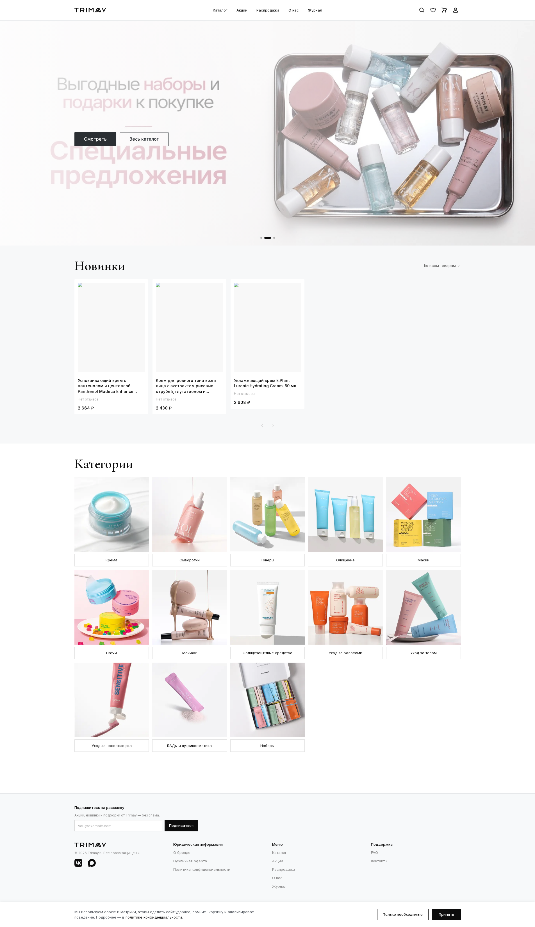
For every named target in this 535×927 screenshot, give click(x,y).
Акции (241, 10)
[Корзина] (444, 10)
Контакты (379, 861)
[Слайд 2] (267, 238)
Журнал (315, 10)
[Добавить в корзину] (129, 289)
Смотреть (95, 139)
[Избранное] (433, 10)
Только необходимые (403, 914)
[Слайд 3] (274, 238)
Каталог (220, 10)
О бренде (181, 852)
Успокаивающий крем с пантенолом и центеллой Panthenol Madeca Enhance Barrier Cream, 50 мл (105, 386)
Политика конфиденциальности (201, 869)
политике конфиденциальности (154, 917)
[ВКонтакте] (78, 863)
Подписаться (181, 825)
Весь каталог (144, 139)
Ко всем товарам (440, 265)
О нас (293, 10)
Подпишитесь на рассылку (99, 807)
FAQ (374, 852)
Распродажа (267, 10)
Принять (446, 914)
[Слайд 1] (261, 238)
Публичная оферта (190, 861)
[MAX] (92, 863)
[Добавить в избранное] (138, 289)
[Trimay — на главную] (90, 10)
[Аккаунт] (455, 10)
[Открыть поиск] (422, 10)
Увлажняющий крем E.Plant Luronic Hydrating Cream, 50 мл (265, 383)
